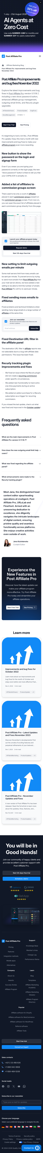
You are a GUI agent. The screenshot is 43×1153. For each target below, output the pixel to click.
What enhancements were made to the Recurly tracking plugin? (18, 478)
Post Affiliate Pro (16, 93)
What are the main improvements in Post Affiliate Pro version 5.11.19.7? (19, 438)
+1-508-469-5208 (12, 1071)
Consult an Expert (21, 1047)
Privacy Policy (8, 1139)
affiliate (28, 348)
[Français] (15, 1127)
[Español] (11, 1127)
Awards (11, 980)
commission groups (13, 200)
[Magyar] (19, 1127)
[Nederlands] (27, 1127)
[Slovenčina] (38, 1127)
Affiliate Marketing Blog (15, 65)
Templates (32, 980)
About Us (11, 976)
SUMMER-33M (18, 33)
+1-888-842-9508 (12, 1067)
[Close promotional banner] (40, 2)
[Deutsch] (3, 1127)
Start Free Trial (8, 125)
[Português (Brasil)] (35, 1127)
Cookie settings (10, 1142)
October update (33, 407)
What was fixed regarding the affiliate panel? (17, 465)
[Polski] (31, 1127)
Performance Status (32, 959)
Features (11, 952)
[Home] (3, 65)
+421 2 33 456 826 (13, 1063)
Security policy (29, 1136)
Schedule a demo (21, 879)
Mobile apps (11, 961)
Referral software (21, 1026)
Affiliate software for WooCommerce (21, 1017)
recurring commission (28, 376)
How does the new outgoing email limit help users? (20, 451)
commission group (22, 197)
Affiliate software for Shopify (21, 1013)
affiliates (32, 194)
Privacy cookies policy (24, 1139)
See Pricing (24, 125)
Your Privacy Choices (31, 1142)
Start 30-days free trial (21, 253)
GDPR (38, 1139)
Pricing (10, 947)
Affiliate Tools (21, 1031)
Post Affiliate (7, 289)
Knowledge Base (32, 946)
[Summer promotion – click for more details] (21, 26)
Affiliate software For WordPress (21, 1022)
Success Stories (11, 985)
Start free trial (21, 1041)
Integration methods (11, 956)
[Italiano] (23, 1127)
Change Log (32, 955)
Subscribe (34, 328)
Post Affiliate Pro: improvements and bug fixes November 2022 (19, 70)
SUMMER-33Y (10, 36)
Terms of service (14, 1136)
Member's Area (32, 950)
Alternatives (11, 965)
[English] (7, 1127)
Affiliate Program (11, 989)
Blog (32, 976)
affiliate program (8, 145)
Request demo (21, 248)
